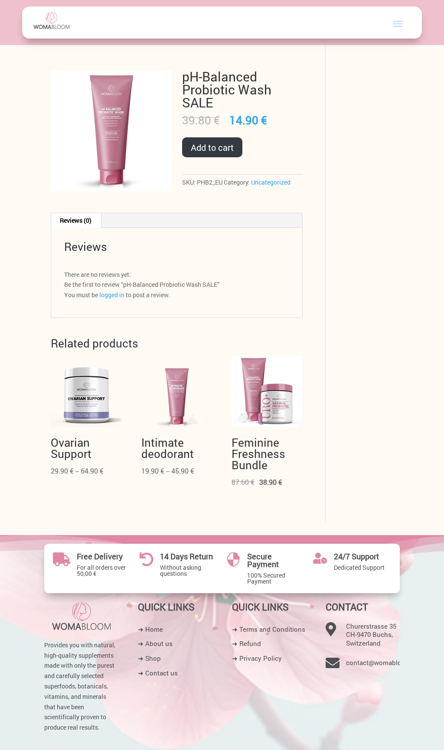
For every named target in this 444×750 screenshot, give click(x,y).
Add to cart (212, 147)
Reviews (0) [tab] (75, 220)
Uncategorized (271, 182)
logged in (111, 295)
